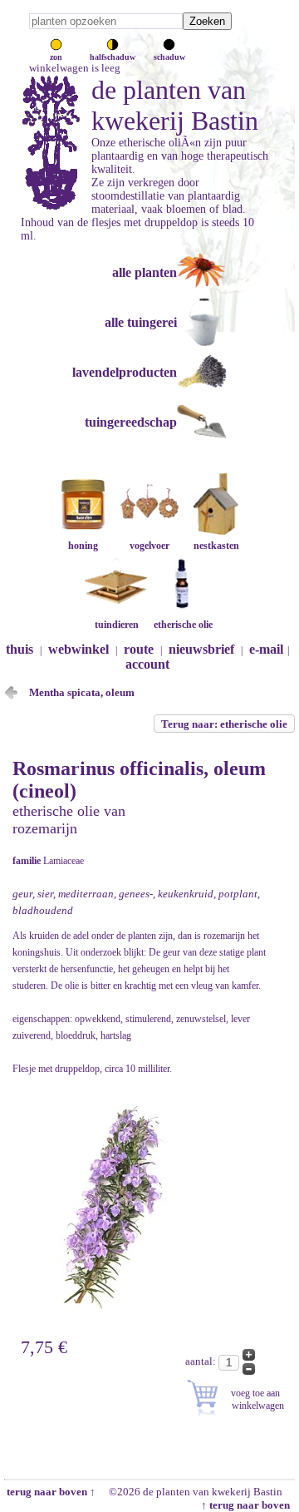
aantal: (201, 1361)
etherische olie (183, 624)
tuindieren (117, 624)
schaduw (169, 57)
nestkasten (216, 545)
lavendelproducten (124, 372)
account (147, 664)
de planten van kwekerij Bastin (174, 105)
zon (56, 57)
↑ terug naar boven (248, 1505)
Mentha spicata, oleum (82, 692)
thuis (19, 649)
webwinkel (78, 649)
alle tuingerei (141, 322)
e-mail (266, 649)
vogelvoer (149, 545)
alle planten (144, 272)
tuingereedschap (131, 422)
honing (83, 545)
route (139, 649)
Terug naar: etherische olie (224, 724)
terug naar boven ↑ (50, 1491)
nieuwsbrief (201, 649)
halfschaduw (112, 57)
